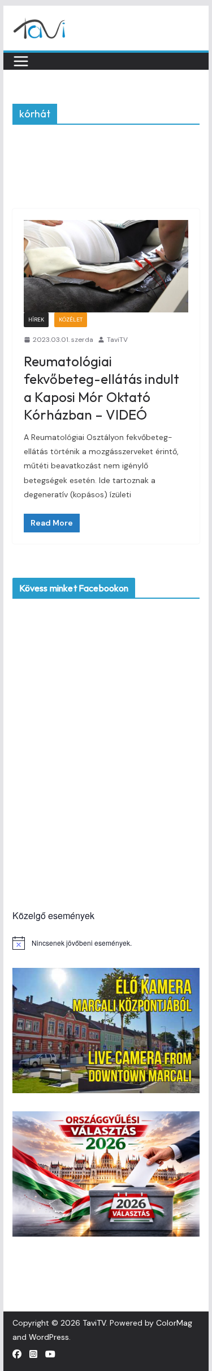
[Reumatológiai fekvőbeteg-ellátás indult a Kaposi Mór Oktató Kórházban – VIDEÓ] (106, 266)
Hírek (36, 319)
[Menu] (20, 61)
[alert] (106, 943)
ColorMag (174, 1323)
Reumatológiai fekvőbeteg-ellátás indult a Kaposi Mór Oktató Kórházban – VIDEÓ (101, 388)
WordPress (49, 1337)
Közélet (71, 319)
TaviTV (117, 339)
